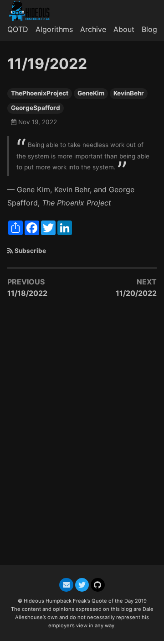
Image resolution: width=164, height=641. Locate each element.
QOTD (17, 29)
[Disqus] (82, 436)
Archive (93, 29)
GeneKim (90, 93)
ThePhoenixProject (39, 93)
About (123, 29)
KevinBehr (128, 93)
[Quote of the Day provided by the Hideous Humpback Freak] (33, 11)
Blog (149, 29)
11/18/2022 (27, 293)
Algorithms (54, 29)
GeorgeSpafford (35, 107)
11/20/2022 (136, 293)
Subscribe (30, 250)
